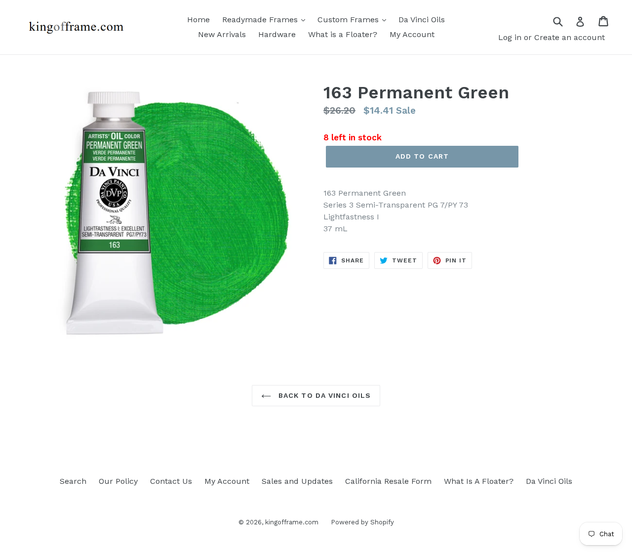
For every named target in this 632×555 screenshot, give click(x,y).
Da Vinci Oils (421, 19)
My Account (412, 34)
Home (198, 19)
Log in (509, 37)
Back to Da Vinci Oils (323, 395)
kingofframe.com (291, 522)
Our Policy (118, 481)
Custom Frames (349, 19)
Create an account (569, 37)
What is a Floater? (342, 34)
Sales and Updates (297, 481)
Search (73, 481)
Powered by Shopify (362, 522)
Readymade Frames (261, 19)
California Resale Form (388, 481)
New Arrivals (222, 34)
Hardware (277, 34)
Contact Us (171, 481)
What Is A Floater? (479, 481)
